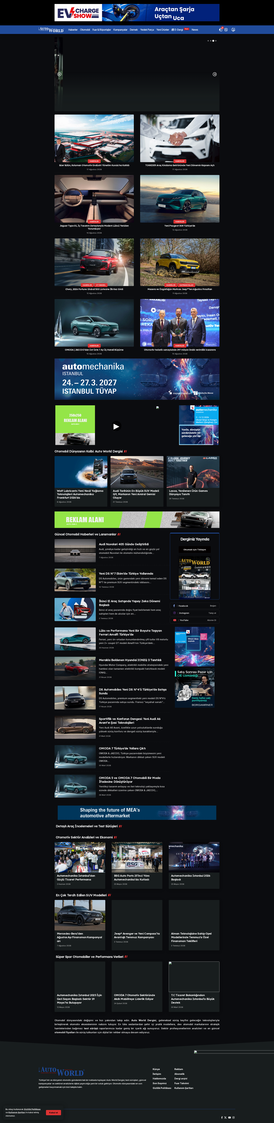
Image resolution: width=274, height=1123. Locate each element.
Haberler (94, 161)
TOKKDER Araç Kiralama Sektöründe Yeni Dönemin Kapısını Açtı (180, 165)
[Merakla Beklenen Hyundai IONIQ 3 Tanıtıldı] (75, 668)
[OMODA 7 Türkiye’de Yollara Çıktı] (75, 756)
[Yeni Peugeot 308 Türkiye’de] (179, 199)
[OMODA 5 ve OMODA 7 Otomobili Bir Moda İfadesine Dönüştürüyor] (75, 786)
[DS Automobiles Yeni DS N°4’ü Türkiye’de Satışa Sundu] (75, 697)
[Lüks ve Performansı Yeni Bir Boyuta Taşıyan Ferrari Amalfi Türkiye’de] (75, 639)
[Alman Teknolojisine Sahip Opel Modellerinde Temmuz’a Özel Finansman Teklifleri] (194, 915)
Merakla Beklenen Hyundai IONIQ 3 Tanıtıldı (130, 660)
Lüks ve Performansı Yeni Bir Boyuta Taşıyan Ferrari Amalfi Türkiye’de (130, 632)
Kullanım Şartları (17, 1112)
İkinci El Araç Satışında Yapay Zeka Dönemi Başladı (129, 603)
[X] (225, 1118)
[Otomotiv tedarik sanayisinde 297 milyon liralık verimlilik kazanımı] (179, 323)
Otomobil (101, 285)
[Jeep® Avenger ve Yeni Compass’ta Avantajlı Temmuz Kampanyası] (137, 915)
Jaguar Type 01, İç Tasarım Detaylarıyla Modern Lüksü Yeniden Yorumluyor (94, 227)
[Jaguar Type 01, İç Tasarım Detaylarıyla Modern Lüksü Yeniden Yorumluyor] (94, 199)
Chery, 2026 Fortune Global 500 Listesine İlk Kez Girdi (94, 289)
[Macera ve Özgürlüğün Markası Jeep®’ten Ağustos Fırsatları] (179, 262)
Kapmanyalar (186, 285)
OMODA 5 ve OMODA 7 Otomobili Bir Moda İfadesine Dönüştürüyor (129, 780)
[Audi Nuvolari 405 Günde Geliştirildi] (75, 550)
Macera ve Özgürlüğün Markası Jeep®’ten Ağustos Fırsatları (180, 289)
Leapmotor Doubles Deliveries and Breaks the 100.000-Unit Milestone (137, 96)
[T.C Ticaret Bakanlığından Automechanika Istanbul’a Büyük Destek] (194, 977)
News (137, 90)
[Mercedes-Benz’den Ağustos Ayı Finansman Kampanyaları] (80, 915)
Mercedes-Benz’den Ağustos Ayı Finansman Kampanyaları (79, 937)
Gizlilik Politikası (32, 1109)
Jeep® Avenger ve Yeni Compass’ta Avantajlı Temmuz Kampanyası (137, 935)
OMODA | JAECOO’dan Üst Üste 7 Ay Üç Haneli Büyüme (94, 349)
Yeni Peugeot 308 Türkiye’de (179, 225)
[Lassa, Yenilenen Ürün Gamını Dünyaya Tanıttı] (193, 472)
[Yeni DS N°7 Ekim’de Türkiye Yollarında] (75, 580)
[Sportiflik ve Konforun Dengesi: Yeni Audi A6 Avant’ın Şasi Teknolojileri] (75, 727)
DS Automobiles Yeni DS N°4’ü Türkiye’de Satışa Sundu (132, 691)
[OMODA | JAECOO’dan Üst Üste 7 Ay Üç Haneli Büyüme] (94, 323)
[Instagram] (194, 613)
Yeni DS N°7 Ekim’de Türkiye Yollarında (126, 573)
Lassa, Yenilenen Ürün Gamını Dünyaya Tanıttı (188, 492)
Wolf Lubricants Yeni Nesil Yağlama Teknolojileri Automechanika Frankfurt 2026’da (80, 494)
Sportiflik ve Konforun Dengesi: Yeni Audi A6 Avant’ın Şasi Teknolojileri (129, 721)
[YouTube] (229, 1118)
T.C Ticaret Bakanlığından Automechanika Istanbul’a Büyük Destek (193, 998)
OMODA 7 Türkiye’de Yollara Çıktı (122, 748)
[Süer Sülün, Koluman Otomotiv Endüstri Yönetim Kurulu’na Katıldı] (94, 138)
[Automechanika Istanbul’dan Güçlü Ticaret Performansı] (80, 857)
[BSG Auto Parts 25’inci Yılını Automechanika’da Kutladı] (137, 857)
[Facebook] (194, 606)
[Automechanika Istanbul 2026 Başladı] (194, 857)
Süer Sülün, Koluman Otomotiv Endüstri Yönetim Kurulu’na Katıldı (94, 165)
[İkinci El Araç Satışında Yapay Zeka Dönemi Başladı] (75, 609)
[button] (53, 1112)
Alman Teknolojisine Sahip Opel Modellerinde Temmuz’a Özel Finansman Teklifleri (191, 937)
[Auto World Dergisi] (51, 29)
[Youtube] (194, 620)
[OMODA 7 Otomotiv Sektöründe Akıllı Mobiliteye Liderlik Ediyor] (137, 977)
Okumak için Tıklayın (194, 549)
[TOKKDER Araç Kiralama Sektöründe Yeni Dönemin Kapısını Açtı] (179, 138)
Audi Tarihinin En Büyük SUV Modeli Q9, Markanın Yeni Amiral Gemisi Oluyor (136, 494)
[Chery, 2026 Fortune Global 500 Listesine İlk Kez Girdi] (94, 262)
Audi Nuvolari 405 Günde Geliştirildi (124, 544)
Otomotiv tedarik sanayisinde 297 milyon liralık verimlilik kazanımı (180, 349)
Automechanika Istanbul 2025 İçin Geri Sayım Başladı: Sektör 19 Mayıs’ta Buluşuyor (79, 998)
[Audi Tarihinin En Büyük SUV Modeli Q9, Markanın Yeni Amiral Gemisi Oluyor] (137, 472)
